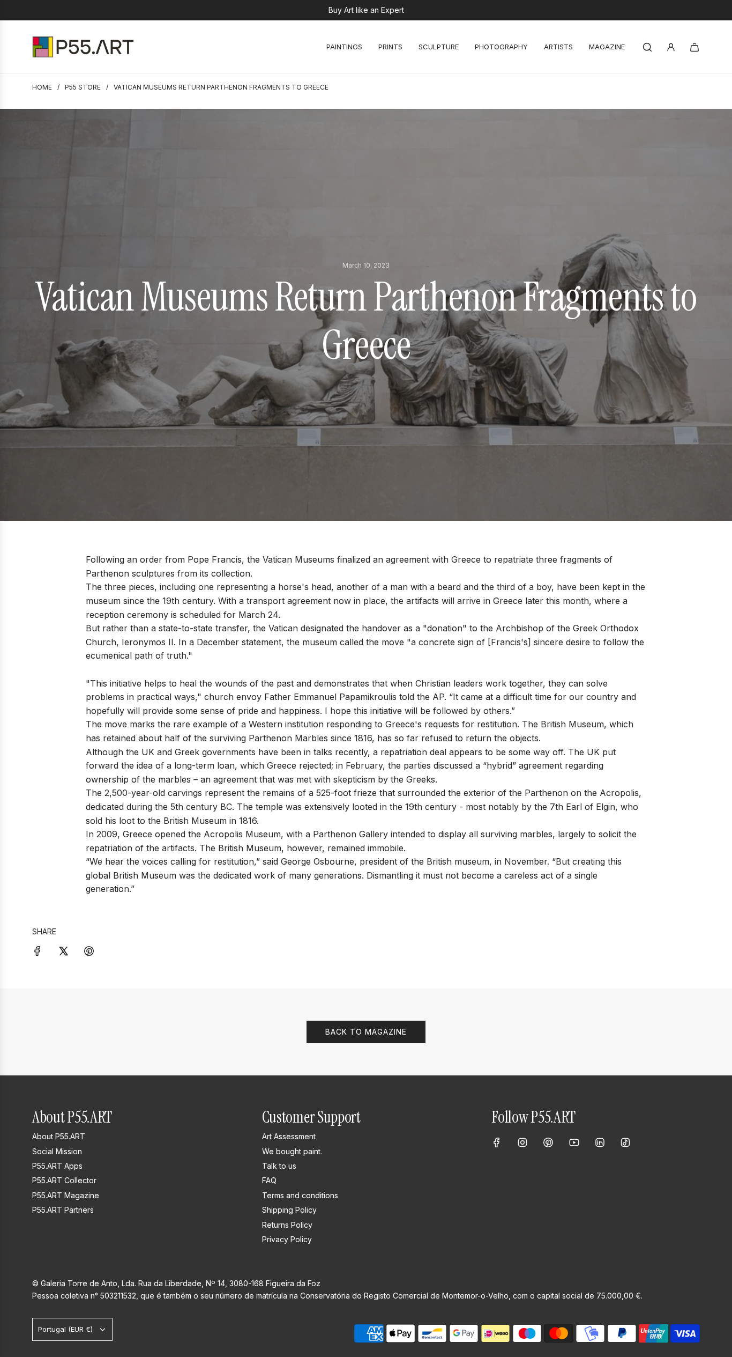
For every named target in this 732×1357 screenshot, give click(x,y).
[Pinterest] (548, 1142)
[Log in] (671, 47)
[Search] (647, 47)
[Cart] (694, 47)
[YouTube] (574, 1142)
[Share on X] (63, 950)
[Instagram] (522, 1142)
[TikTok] (625, 1142)
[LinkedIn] (599, 1142)
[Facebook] (497, 1142)
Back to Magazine (366, 1031)
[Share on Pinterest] (89, 950)
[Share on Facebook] (37, 950)
